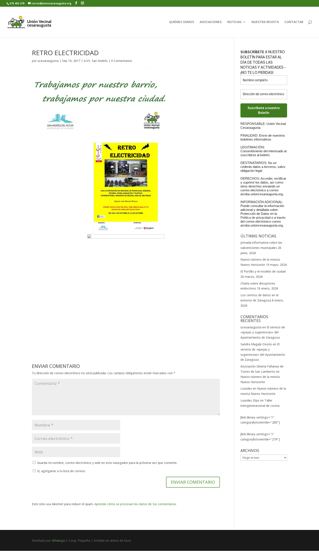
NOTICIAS (234, 22)
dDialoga (58, 540)
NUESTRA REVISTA (265, 22)
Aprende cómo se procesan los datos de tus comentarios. (135, 504)
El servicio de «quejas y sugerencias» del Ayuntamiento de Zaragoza (262, 332)
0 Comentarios (121, 61)
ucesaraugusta (48, 61)
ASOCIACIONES (211, 22)
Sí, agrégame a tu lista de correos (60, 471)
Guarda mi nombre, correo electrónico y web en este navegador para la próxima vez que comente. (107, 463)
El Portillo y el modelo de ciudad (263, 271)
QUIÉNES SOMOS (181, 22)
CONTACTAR (293, 22)
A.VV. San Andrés (96, 61)
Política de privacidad (255, 217)
